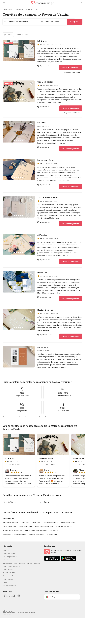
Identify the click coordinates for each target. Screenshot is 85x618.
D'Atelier (41, 122)
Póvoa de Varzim (9, 502)
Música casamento (9, 526)
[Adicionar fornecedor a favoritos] (31, 43)
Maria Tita (42, 272)
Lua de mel (54, 530)
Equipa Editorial (8, 579)
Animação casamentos (64, 526)
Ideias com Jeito (45, 160)
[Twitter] (10, 596)
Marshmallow (42, 347)
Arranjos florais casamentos (12, 530)
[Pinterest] (14, 596)
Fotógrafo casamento (50, 522)
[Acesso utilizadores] (81, 3)
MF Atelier (42, 41)
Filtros (9, 35)
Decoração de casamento (44, 526)
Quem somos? (8, 576)
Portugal (53, 597)
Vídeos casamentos (68, 522)
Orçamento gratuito (70, 67)
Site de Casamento (9, 585)
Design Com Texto (46, 310)
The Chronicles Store (47, 197)
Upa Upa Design (45, 82)
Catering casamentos (10, 522)
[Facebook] (5, 596)
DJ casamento (52, 534)
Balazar (46, 502)
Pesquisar (74, 21)
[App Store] (52, 560)
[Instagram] (19, 596)
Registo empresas (9, 573)
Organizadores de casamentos (36, 530)
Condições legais (9, 553)
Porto (37, 9)
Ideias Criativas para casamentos (14, 534)
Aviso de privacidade (10, 557)
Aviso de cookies (9, 560)
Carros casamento (25, 526)
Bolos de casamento (36, 534)
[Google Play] (68, 560)
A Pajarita (42, 235)
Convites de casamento (23, 9)
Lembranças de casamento (30, 522)
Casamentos (7, 9)
